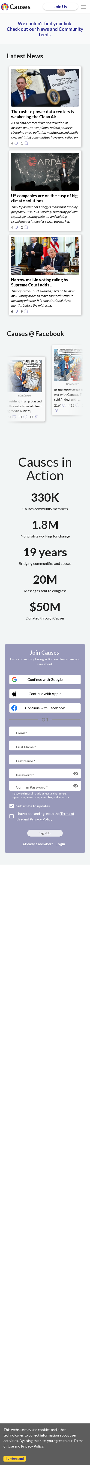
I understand (15, 1458)
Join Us (60, 6)
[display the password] (75, 773)
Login (60, 844)
